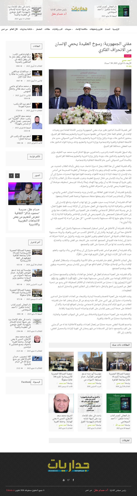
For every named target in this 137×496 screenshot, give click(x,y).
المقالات (36, 46)
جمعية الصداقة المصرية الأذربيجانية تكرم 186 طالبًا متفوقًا (61, 377)
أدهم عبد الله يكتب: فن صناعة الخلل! (20, 137)
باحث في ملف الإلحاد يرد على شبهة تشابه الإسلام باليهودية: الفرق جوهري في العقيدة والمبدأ (19, 11)
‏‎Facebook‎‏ (26, 382)
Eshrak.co (10, 490)
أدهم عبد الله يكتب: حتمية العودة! (22, 105)
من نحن (88, 490)
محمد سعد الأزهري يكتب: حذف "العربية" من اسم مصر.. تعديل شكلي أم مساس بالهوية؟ (19, 120)
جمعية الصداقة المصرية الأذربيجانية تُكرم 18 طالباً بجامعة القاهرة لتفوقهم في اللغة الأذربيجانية (119, 380)
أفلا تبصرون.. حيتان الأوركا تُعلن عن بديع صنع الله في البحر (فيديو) (22, 360)
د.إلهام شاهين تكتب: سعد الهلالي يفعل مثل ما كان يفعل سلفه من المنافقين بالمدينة (20, 58)
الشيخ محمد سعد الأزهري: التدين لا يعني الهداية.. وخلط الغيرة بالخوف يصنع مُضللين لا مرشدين (61, 422)
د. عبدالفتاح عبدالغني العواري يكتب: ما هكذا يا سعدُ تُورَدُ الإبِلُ (20, 74)
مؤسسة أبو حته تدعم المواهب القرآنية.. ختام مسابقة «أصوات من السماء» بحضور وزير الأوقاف (91, 380)
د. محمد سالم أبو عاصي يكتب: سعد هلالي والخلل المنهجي (20, 88)
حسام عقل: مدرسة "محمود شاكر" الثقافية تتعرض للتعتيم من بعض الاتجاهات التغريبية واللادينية (26, 217)
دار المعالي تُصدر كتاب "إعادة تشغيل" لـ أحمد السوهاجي (107, 9)
